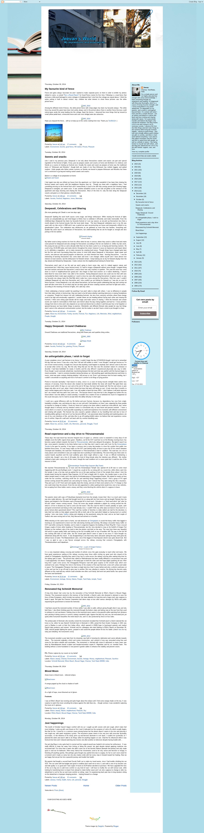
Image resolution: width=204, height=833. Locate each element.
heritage (62, 579)
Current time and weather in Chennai (141, 362)
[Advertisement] (101, 64)
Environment (54, 147)
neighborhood (116, 314)
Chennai (64, 659)
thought (53, 316)
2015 (136, 188)
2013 (136, 262)
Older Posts (121, 785)
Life (98, 314)
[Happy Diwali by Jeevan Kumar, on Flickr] (85, 341)
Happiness (66, 198)
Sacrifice (115, 659)
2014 (136, 191)
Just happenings (54, 723)
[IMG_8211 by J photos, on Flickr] (85, 606)
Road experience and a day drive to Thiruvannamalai (74, 434)
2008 (136, 277)
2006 (136, 283)
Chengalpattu (94, 521)
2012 (136, 265)
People (47, 316)
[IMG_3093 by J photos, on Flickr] (85, 336)
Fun (86, 314)
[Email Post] (80, 144)
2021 (136, 170)
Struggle (90, 424)
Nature (74, 579)
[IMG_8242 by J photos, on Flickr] (85, 492)
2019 (136, 176)
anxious (60, 424)
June (138, 246)
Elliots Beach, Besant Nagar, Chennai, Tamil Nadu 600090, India (74, 713)
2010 (136, 271)
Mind (109, 314)
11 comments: (73, 576)
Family (69, 314)
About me (53, 314)
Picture (85, 147)
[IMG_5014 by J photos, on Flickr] (85, 119)
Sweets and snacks (55, 156)
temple (94, 579)
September (140, 237)
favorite (62, 147)
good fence (69, 147)
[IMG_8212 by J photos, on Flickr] (85, 636)
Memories (79, 198)
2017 (136, 182)
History (68, 579)
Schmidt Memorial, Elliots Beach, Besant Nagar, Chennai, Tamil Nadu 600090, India (80, 661)
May (138, 249)
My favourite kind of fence (59, 89)
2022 (136, 167)
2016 (136, 185)
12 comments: (72, 196)
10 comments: (73, 421)
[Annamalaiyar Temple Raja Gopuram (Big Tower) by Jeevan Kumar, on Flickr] (85, 466)
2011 (136, 268)
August (138, 240)
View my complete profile (140, 152)
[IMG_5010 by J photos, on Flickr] (85, 106)
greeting (69, 346)
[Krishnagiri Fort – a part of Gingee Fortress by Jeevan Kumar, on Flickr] (85, 547)
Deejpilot (101, 826)
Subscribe (145, 313)
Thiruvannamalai (82, 442)
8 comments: (71, 311)
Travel (96, 424)
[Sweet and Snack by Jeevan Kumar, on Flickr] (52, 178)
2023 (136, 164)
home (73, 198)
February (139, 255)
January (139, 258)
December (140, 193)
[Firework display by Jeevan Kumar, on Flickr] (85, 236)
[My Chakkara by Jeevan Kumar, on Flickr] (85, 330)
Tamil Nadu (87, 579)
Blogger (115, 826)
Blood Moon (51, 671)
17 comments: (72, 144)
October (139, 199)
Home (86, 785)
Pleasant (91, 147)
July (137, 243)
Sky (84, 710)
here (120, 629)
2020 (136, 173)
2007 (136, 280)
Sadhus (66, 514)
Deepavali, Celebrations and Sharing (65, 208)
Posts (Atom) (59, 790)
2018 (136, 179)
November (140, 196)
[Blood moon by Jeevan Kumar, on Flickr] (50, 679)
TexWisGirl (112, 121)
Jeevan (146, 87)
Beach (52, 659)
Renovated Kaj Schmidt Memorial (63, 589)
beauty (58, 659)
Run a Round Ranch (71, 95)
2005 (136, 286)
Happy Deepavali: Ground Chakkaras (65, 326)
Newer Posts (51, 785)
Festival (59, 198)
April (138, 252)
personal (83, 424)
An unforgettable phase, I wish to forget (67, 356)
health (66, 424)
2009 (136, 274)
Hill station (78, 147)
